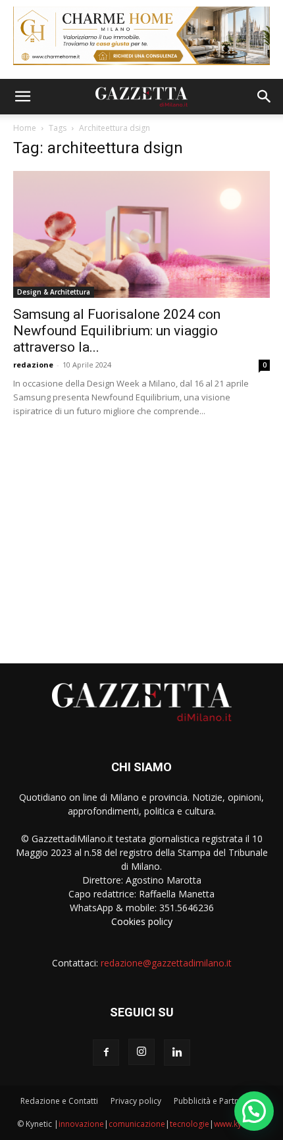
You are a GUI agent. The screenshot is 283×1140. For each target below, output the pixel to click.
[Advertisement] (141, 535)
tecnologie (189, 1123)
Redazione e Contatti (59, 1100)
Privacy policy (136, 1100)
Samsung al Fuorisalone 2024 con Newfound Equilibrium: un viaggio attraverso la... (116, 330)
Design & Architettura (53, 292)
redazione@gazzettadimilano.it (166, 963)
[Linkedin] (177, 1052)
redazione (33, 364)
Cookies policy (141, 921)
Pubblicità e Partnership (218, 1100)
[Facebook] (106, 1052)
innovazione (81, 1123)
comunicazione (137, 1123)
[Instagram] (141, 1052)
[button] (22, 96)
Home (24, 127)
